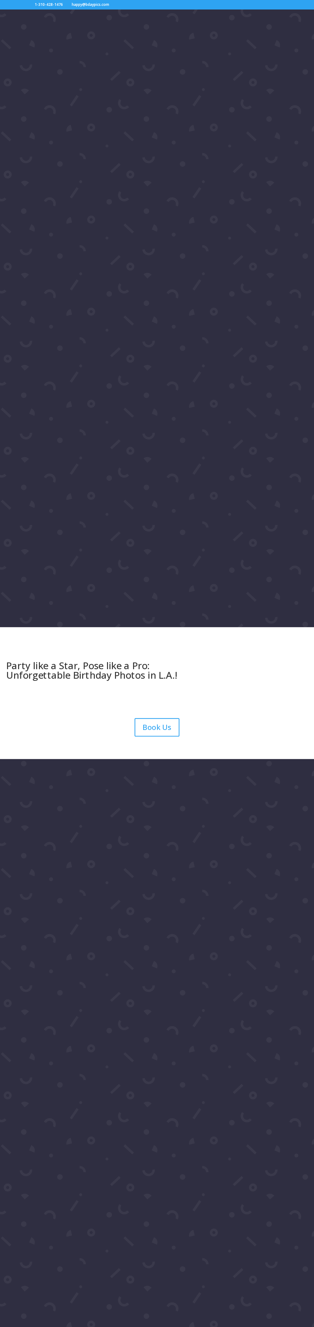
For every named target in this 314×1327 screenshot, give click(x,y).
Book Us (157, 727)
